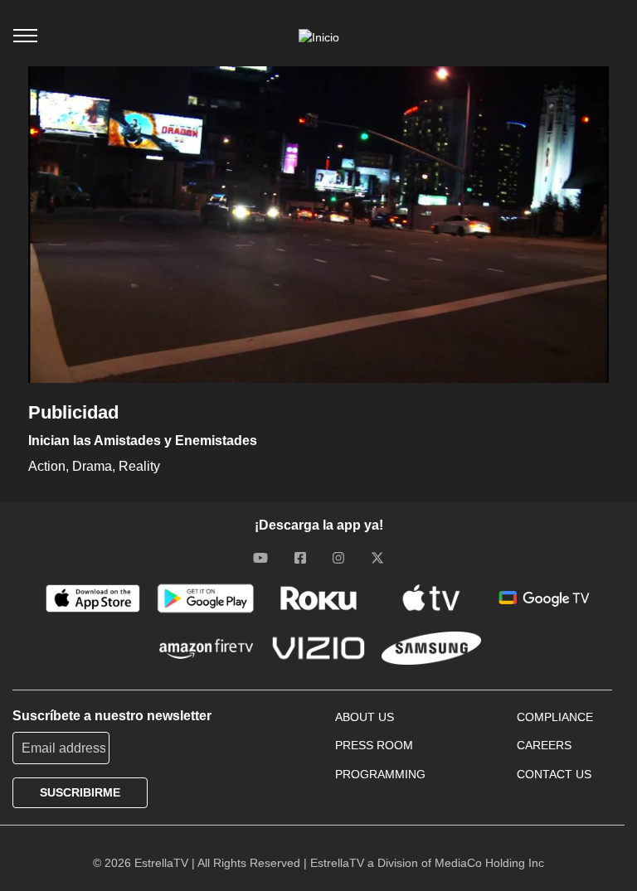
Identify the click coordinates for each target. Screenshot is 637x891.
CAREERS (544, 745)
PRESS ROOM (374, 745)
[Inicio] (319, 37)
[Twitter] (377, 558)
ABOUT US (364, 717)
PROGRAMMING (380, 774)
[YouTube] (260, 558)
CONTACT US (554, 774)
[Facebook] (300, 558)
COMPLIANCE (555, 717)
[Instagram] (338, 558)
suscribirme (80, 792)
